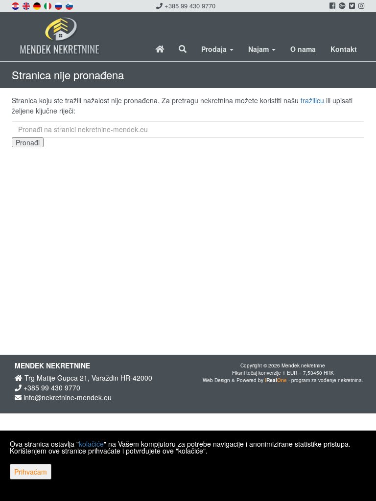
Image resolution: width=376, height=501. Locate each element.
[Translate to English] (27, 5)
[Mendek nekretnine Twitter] (351, 5)
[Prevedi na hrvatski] (16, 5)
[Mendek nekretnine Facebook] (331, 5)
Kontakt (343, 49)
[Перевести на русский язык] (59, 5)
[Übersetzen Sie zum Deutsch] (37, 5)
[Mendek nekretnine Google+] (341, 5)
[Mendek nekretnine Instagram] (360, 5)
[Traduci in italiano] (48, 5)
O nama (303, 49)
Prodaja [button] (215, 49)
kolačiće (91, 444)
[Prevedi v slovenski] (70, 5)
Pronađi (28, 142)
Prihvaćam (30, 472)
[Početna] (159, 49)
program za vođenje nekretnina (326, 380)
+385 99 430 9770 (189, 5)
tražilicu (312, 100)
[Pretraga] (182, 49)
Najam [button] (259, 49)
